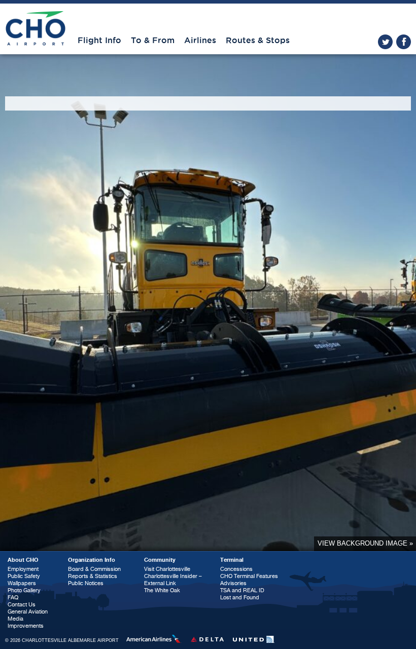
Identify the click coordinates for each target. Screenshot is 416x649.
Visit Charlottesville (167, 569)
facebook (403, 41)
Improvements (26, 626)
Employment (23, 569)
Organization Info (91, 560)
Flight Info (99, 41)
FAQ (13, 597)
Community (160, 560)
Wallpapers (22, 583)
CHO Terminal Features (249, 576)
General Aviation (28, 612)
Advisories (233, 583)
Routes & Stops (258, 41)
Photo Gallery (24, 590)
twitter (385, 41)
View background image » (365, 543)
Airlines (200, 41)
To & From (153, 41)
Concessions (236, 569)
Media (15, 619)
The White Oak (162, 590)
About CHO (23, 560)
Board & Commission (94, 569)
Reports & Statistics (92, 576)
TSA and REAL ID (242, 590)
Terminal (232, 560)
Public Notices (85, 583)
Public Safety (24, 576)
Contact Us (22, 604)
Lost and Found (239, 597)
